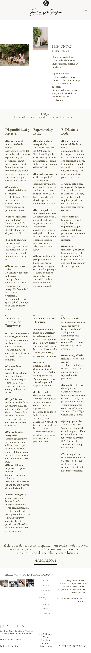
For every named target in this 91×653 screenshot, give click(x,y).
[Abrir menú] (86, 10)
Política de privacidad (10, 640)
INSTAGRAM (79, 646)
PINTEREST (64, 646)
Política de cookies (9, 646)
